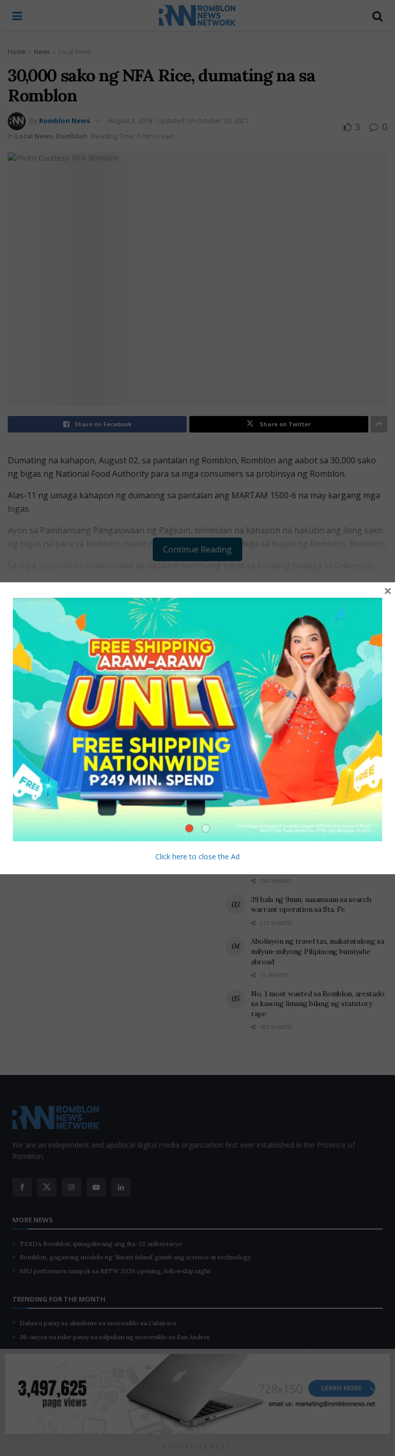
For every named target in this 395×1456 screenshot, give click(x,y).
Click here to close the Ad (197, 856)
